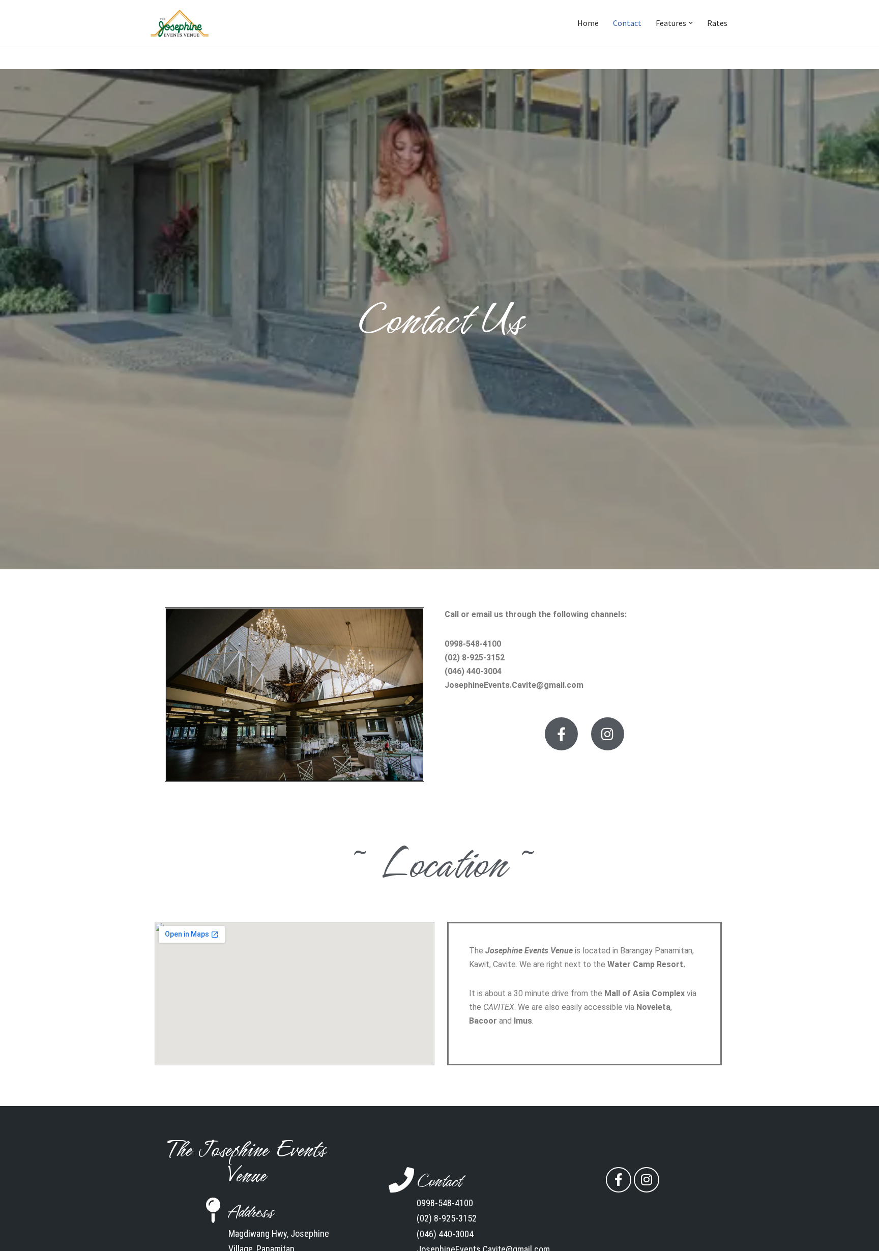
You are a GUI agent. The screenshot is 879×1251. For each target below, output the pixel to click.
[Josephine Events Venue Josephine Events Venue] (180, 23)
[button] (691, 23)
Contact (627, 23)
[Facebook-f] (561, 733)
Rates (717, 23)
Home (588, 23)
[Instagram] (607, 733)
